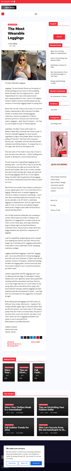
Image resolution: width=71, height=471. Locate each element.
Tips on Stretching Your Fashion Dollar (51, 408)
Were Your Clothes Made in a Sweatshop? (18, 408)
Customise (12, 463)
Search (53, 24)
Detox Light (35, 342)
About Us (54, 200)
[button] (68, 14)
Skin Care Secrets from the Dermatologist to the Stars (59, 74)
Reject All (24, 463)
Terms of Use (55, 210)
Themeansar (5, 467)
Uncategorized (12, 24)
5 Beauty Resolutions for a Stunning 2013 (14, 344)
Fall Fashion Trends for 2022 (17, 428)
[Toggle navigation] (36, 14)
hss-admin (13, 43)
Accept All (36, 463)
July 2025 (54, 110)
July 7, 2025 (10, 412)
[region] (24, 456)
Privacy (53, 205)
